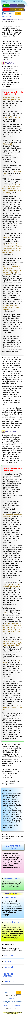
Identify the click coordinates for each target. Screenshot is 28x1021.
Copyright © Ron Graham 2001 (12, 1005)
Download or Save (13, 847)
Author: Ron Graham (7, 16)
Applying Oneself (9, 897)
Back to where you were (12, 878)
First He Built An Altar (10, 922)
